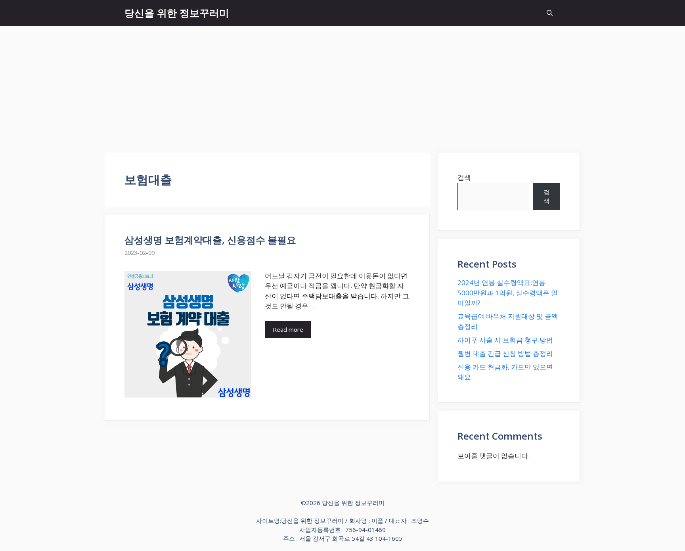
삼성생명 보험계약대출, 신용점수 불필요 (210, 239)
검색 (464, 177)
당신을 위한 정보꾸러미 (176, 12)
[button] (550, 13)
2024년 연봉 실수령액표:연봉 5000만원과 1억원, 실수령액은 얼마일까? (507, 292)
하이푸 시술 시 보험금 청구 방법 (505, 339)
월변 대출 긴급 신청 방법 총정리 (505, 353)
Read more (288, 329)
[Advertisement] (342, 85)
